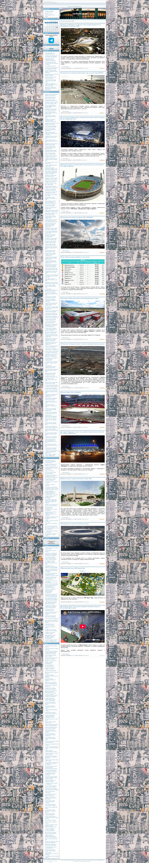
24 (51, 29)
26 (55, 29)
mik (72, 160)
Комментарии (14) (85, 519)
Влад (73, 293)
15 (47, 27)
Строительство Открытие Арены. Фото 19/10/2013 (77, 217)
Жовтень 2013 (53, 21)
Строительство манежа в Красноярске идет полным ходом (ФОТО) (82, 73)
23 (49, 29)
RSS (56, 2)
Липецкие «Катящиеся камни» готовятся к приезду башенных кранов (83, 344)
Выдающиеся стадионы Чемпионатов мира (75, 523)
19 (55, 27)
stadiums (73, 387)
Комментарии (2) (85, 212)
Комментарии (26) (84, 293)
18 (53, 27)
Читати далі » (65, 66)
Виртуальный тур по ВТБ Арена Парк (73, 568)
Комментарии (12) (85, 252)
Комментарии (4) (86, 387)
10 (51, 25)
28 (45, 30)
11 (53, 25)
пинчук (73, 68)
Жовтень (70, 21)
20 (57, 27)
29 (47, 30)
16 (49, 27)
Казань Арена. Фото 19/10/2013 (71, 392)
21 (45, 29)
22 (47, 29)
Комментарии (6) (85, 339)
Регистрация (75, 6)
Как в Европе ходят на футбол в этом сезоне (76, 257)
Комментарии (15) (84, 427)
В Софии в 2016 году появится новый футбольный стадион (80, 298)
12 (55, 25)
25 (53, 29)
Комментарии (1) (84, 160)
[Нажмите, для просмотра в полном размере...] (83, 53)
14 (45, 27)
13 (57, 25)
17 (51, 27)
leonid (73, 112)
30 (49, 30)
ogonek (73, 252)
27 (57, 29)
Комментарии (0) (86, 563)
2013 (66, 21)
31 (51, 30)
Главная (69, 6)
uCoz (51, 861)
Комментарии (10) (85, 68)
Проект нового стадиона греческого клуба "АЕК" (77, 478)
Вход (80, 6)
